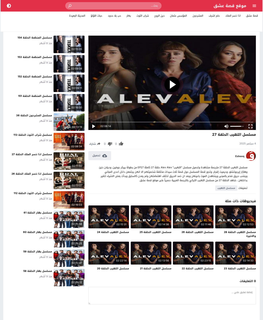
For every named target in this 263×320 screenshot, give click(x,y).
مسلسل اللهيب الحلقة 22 (198, 268)
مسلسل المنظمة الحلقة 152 (35, 76)
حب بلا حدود (114, 15)
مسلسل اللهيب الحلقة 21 (155, 268)
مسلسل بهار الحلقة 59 (37, 251)
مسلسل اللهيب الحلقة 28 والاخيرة (240, 234)
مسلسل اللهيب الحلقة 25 (155, 232)
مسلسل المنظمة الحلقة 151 (35, 96)
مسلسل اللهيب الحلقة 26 (198, 232)
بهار (128, 15)
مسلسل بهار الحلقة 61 (38, 212)
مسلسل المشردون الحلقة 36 (34, 115)
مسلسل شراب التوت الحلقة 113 (32, 134)
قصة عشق (252, 15)
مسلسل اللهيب (226, 188)
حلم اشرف (214, 15)
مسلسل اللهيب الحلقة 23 (240, 268)
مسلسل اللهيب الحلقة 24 (113, 232)
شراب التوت (143, 15)
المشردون (198, 15)
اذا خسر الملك (233, 15)
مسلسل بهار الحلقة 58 (37, 271)
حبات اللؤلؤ (96, 15)
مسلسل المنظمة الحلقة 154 (35, 37)
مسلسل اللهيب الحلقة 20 (113, 268)
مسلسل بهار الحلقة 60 (37, 232)
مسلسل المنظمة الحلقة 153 (35, 57)
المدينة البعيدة (77, 15)
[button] (70, 5)
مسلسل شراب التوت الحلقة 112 (33, 193)
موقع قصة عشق (230, 6)
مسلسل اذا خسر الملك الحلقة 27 (32, 154)
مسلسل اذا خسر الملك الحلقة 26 (32, 173)
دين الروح (159, 15)
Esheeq (239, 156)
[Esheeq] (251, 159)
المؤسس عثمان (178, 15)
